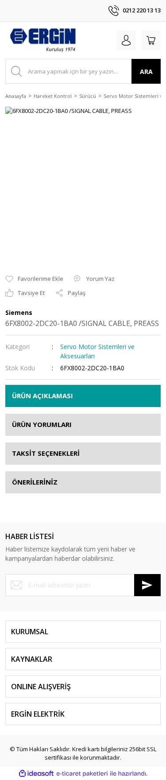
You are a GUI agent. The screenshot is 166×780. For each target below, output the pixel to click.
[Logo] (42, 40)
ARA (146, 71)
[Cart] (151, 40)
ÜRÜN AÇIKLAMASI (42, 395)
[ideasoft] (36, 773)
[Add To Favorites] (34, 279)
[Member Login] (126, 40)
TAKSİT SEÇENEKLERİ (46, 453)
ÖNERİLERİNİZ (35, 481)
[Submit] (147, 585)
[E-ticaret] (82, 773)
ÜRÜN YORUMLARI (42, 424)
